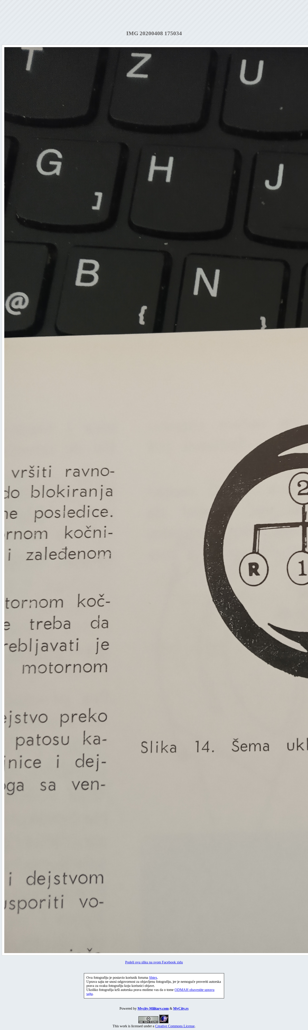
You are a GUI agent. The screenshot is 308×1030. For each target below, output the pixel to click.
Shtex (153, 977)
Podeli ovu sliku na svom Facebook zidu (154, 962)
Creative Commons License (175, 1026)
